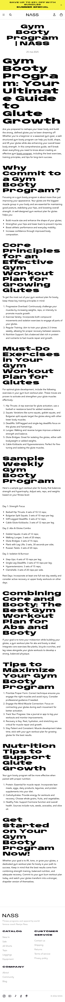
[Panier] (61, 14)
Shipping (38, 945)
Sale (5, 941)
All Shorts (7, 946)
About (6, 972)
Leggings (7, 954)
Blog (5, 981)
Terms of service (42, 953)
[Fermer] (61, 5)
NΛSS (60, 996)
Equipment (8, 959)
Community (8, 977)
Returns (38, 949)
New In (6, 937)
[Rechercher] (10, 14)
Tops (5, 950)
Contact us (39, 940)
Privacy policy (41, 958)
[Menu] (3, 14)
